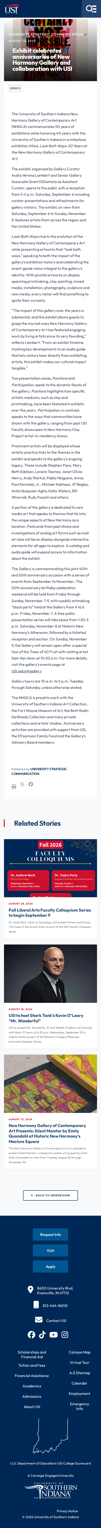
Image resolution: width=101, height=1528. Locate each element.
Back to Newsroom (53, 1195)
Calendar (79, 1383)
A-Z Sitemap (79, 1372)
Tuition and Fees (31, 1365)
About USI (32, 1406)
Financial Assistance (32, 1375)
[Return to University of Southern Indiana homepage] (50, 1491)
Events (15, 88)
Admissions (31, 1396)
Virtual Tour (79, 1362)
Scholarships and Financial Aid (32, 1354)
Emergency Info (79, 1406)
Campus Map (79, 1352)
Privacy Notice (67, 1511)
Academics (32, 1386)
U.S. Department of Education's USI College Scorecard (51, 1463)
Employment (79, 1393)
